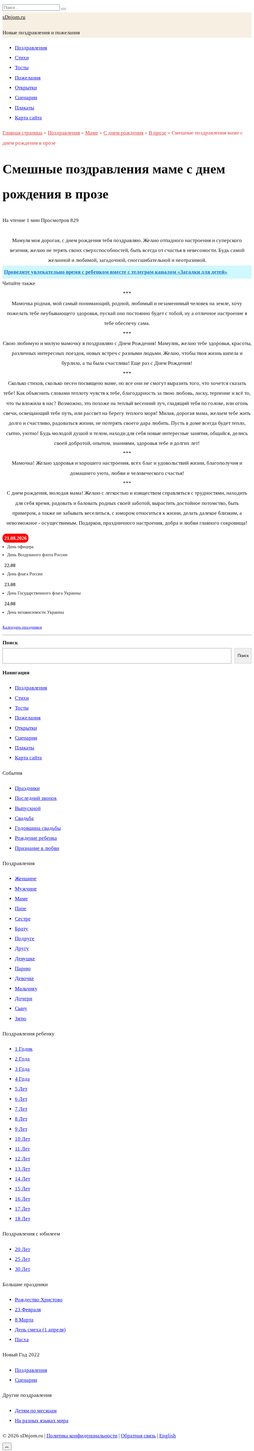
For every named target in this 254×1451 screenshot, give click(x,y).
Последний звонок (36, 798)
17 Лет (22, 1209)
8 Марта (24, 1320)
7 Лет (21, 1109)
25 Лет (22, 1259)
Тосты (21, 67)
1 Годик (24, 1049)
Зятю (20, 1019)
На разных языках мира (41, 1420)
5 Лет (21, 1089)
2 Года (22, 1059)
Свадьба (24, 818)
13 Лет (22, 1169)
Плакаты (24, 108)
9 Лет (21, 1129)
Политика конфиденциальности (81, 1436)
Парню (23, 968)
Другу (22, 948)
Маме (21, 899)
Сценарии (26, 97)
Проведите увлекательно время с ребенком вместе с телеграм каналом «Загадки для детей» (115, 272)
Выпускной (28, 808)
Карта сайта (28, 118)
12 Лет (22, 1159)
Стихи (22, 58)
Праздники (27, 788)
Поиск (10, 643)
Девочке (24, 978)
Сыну (21, 1008)
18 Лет (22, 1219)
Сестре (23, 919)
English (167, 1436)
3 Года (22, 1069)
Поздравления (31, 48)
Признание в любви (37, 848)
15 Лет (22, 1189)
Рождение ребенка (36, 838)
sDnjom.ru (13, 17)
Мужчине (26, 889)
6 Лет (21, 1099)
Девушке (25, 959)
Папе (20, 908)
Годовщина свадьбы (38, 828)
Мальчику (26, 989)
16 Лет (22, 1199)
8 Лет (21, 1119)
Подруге (24, 938)
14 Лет (22, 1179)
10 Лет (22, 1139)
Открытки (26, 88)
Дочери (23, 998)
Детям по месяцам (36, 1411)
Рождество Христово (39, 1300)
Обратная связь (138, 1436)
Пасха (22, 1339)
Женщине (26, 878)
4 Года (22, 1079)
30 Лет (22, 1269)
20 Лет (22, 1249)
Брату (21, 929)
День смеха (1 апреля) (40, 1330)
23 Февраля (28, 1309)
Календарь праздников (22, 627)
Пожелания (28, 78)
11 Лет (22, 1149)
